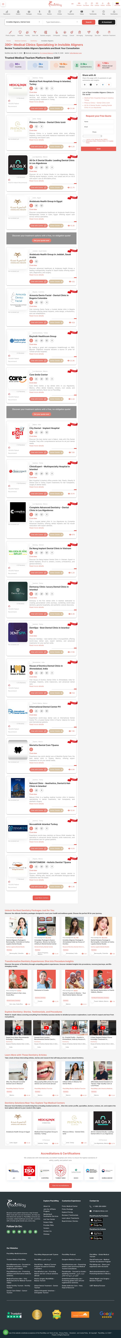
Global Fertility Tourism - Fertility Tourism (18, 1287)
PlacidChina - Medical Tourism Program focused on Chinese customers (45, 1266)
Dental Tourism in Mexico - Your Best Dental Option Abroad (74, 994)
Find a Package (67, 1209)
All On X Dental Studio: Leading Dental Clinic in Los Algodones (102, 1133)
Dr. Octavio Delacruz (46, 53)
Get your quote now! (41, 240)
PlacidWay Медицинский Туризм (46, 1254)
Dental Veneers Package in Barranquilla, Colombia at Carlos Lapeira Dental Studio (102, 942)
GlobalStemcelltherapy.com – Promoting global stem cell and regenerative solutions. (73, 1281)
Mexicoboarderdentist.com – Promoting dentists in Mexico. (100, 1272)
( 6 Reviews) (20, 353)
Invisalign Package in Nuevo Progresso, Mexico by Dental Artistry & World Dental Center (45, 942)
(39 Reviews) (103, 1140)
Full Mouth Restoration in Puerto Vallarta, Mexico (102, 991)
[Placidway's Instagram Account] (30, 1232)
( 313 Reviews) (21, 682)
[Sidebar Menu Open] (3, 4)
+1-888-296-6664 (99, 1206)
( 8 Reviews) (20, 603)
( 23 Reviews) (21, 391)
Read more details (36, 102)
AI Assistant (107, 22)
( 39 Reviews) (21, 177)
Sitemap (46, 1234)
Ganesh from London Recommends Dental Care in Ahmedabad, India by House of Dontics (45, 1038)
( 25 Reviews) (21, 565)
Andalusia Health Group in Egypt (18, 1132)
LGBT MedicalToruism (97, 1286)
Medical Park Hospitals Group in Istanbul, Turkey (46, 1133)
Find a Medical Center (70, 1206)
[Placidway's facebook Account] (8, 1232)
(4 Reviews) (46, 1140)
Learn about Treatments (70, 1218)
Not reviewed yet (13, 139)
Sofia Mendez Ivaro (76, 53)
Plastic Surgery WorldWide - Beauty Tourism (44, 1280)
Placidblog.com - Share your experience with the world (100, 1265)
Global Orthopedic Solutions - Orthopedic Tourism (44, 1292)
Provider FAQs (48, 1225)
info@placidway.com (100, 1211)
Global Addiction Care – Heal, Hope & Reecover (72, 1287)
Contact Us (47, 1231)
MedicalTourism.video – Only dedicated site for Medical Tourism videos (19, 1281)
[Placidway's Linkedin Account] (35, 1232)
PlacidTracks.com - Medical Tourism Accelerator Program (100, 1260)
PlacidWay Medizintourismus (17, 1253)
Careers (46, 1228)
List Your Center (49, 1219)
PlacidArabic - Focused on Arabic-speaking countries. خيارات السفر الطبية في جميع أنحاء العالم (74, 1273)
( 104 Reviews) (21, 483)
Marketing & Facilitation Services (50, 1215)
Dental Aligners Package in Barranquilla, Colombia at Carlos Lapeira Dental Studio (18, 942)
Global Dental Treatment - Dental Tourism (46, 1287)
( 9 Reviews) (20, 723)
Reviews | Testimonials (70, 1215)
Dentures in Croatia (42, 990)
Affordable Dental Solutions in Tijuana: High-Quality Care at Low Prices (102, 1083)
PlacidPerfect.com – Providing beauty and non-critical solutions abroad (46, 1273)
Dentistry (34, 41)
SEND (99, 149)
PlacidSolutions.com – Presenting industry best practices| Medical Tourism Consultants (74, 1266)
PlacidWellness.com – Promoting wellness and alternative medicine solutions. (19, 1273)
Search (89, 22)
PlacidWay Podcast (69, 1254)
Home (8, 41)
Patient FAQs (48, 1222)
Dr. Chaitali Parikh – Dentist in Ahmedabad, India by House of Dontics (73, 1038)
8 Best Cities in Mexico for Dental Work (72, 1083)
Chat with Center (37, 108)
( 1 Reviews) (20, 879)
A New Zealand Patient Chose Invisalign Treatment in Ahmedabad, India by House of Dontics (102, 1038)
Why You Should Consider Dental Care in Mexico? (15, 1083)
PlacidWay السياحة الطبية (42, 1259)
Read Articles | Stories (70, 1221)
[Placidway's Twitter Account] (14, 1232)
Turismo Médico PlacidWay (16, 1259)
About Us (46, 1206)
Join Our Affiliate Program (49, 1210)
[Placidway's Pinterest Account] (25, 1232)
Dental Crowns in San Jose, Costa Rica (16, 994)
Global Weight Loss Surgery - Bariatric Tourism (100, 1280)
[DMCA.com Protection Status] (56, 1314)
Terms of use (99, 139)
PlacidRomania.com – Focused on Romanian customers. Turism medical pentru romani (18, 1266)
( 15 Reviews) (21, 445)
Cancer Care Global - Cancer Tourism (17, 1292)
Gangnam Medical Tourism (71, 1259)
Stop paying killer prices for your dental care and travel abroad (46, 1083)
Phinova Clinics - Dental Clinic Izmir (97, 103)
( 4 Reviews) (20, 98)
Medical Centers (20, 41)
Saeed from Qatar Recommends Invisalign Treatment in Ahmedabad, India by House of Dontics (17, 1038)
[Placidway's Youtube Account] (19, 1232)
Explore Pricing (67, 1212)
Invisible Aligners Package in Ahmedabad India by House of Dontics (74, 942)
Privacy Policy (101, 141)
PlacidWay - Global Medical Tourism (99, 1255)
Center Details (55, 108)
